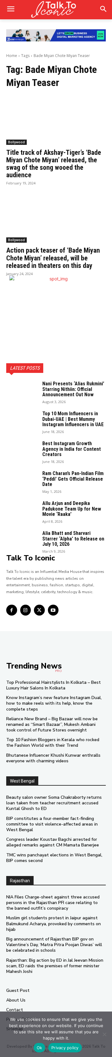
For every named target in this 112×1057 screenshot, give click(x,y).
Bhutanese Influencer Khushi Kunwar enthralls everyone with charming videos (53, 758)
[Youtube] (53, 610)
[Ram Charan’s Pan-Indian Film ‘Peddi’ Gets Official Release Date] (21, 482)
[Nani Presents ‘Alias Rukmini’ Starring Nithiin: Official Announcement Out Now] (21, 392)
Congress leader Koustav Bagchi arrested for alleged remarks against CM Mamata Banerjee (52, 842)
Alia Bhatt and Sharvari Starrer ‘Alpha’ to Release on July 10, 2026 (73, 538)
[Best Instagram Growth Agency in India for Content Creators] (21, 452)
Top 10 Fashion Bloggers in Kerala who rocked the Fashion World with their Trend (52, 742)
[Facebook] (11, 610)
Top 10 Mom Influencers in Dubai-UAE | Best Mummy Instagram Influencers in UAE (73, 419)
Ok (39, 1047)
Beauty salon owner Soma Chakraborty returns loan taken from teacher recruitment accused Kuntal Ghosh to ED (54, 803)
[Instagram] (25, 610)
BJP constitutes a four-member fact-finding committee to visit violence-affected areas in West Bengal (52, 824)
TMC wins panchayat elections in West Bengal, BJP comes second (54, 858)
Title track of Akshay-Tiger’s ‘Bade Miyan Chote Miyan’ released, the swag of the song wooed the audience (53, 164)
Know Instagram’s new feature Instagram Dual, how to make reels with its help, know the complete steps (54, 703)
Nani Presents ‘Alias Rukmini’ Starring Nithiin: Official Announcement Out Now (73, 389)
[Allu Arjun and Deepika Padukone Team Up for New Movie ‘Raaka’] (21, 511)
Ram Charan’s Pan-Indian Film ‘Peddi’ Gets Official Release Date (73, 478)
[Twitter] (39, 610)
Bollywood (16, 142)
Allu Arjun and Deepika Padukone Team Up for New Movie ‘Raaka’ (71, 508)
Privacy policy (65, 1047)
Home (11, 55)
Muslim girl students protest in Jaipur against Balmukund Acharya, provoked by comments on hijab (53, 923)
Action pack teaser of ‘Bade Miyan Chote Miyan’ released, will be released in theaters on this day (53, 257)
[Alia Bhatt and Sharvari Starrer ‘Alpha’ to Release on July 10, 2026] (21, 541)
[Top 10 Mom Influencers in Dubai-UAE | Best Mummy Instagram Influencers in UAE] (21, 422)
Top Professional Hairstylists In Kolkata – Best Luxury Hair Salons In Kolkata (53, 685)
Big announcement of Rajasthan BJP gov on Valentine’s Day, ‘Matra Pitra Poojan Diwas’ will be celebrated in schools (54, 944)
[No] (104, 1034)
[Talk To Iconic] (56, 9)
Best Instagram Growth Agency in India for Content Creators (71, 448)
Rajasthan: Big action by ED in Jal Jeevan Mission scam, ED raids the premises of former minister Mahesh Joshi (54, 965)
